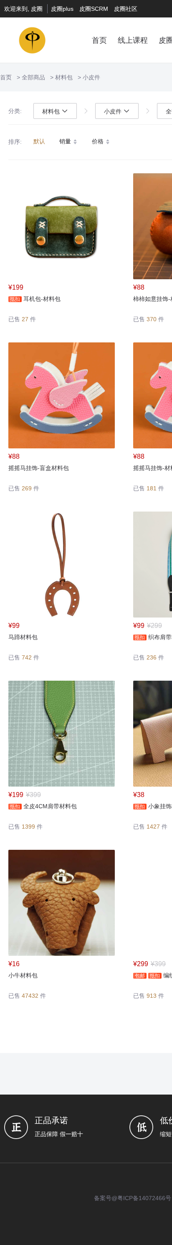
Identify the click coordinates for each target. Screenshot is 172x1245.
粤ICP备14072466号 (144, 1198)
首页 (99, 40)
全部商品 (33, 77)
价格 (98, 141)
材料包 (64, 77)
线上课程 (133, 40)
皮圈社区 (125, 8)
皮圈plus (62, 8)
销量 (66, 141)
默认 (39, 141)
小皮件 (91, 77)
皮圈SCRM (93, 8)
